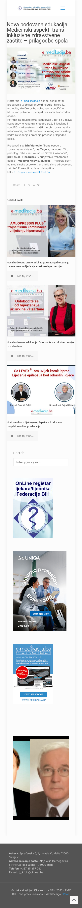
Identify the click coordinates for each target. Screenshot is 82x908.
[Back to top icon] (74, 900)
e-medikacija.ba (30, 100)
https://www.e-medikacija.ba (32, 172)
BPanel (66, 894)
